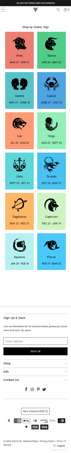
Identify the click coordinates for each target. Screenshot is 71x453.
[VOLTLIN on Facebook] (26, 390)
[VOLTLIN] (35, 9)
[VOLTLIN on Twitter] (44, 390)
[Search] (58, 9)
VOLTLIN (16, 441)
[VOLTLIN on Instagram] (32, 390)
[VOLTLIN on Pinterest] (38, 390)
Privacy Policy (47, 441)
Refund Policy (30, 441)
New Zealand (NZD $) (35, 411)
